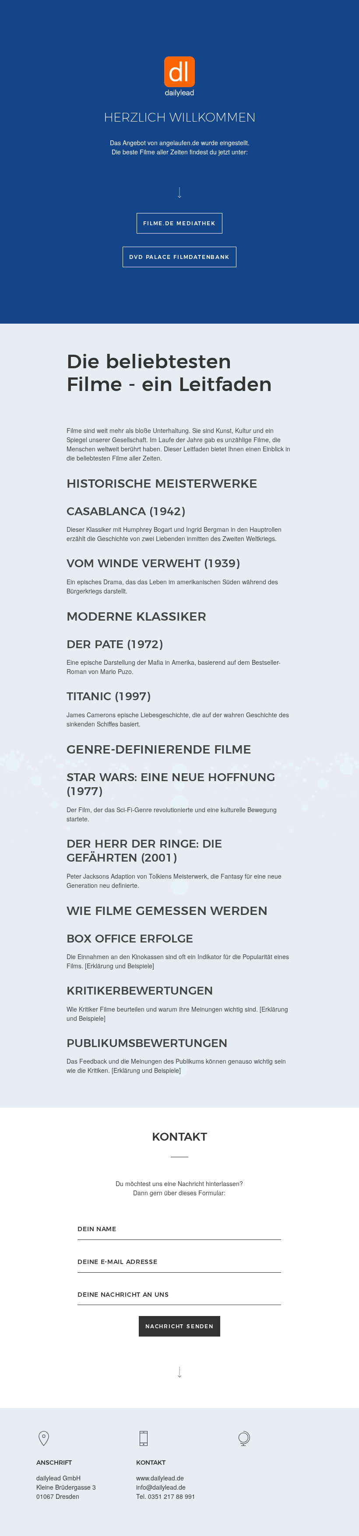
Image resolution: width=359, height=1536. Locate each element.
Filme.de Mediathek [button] (179, 223)
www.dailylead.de (160, 1477)
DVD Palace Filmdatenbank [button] (179, 257)
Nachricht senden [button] (179, 1326)
